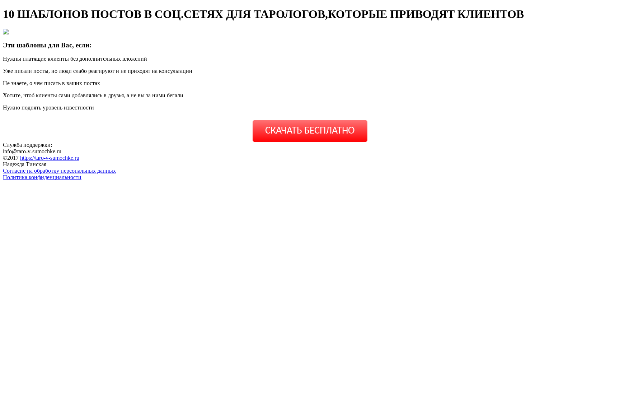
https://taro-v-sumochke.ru (49, 158)
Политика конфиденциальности (42, 177)
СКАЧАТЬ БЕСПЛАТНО (310, 131)
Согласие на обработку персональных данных (59, 171)
